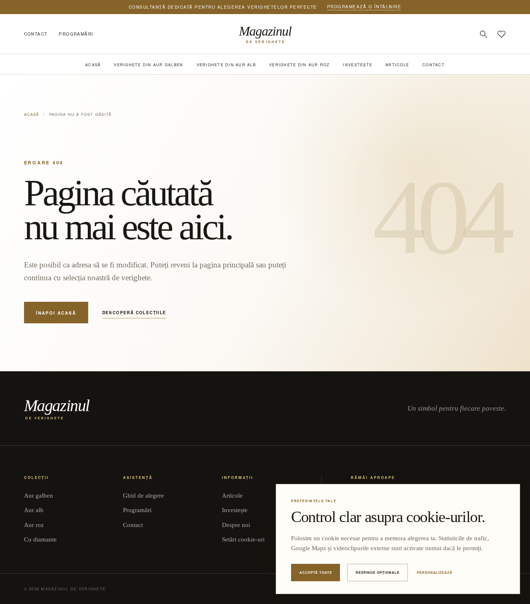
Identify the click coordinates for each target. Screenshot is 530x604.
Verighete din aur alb (226, 64)
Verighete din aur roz (299, 64)
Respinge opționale (377, 572)
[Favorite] (501, 34)
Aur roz (34, 525)
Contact (36, 34)
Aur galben (38, 495)
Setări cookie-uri (243, 539)
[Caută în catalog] (483, 34)
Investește (357, 64)
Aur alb (33, 510)
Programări (76, 34)
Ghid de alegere (143, 495)
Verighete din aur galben (148, 64)
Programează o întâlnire (364, 7)
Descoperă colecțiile (134, 312)
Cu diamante (40, 539)
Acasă (93, 64)
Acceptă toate (315, 572)
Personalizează (435, 572)
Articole (397, 64)
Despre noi (236, 525)
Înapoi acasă (56, 313)
